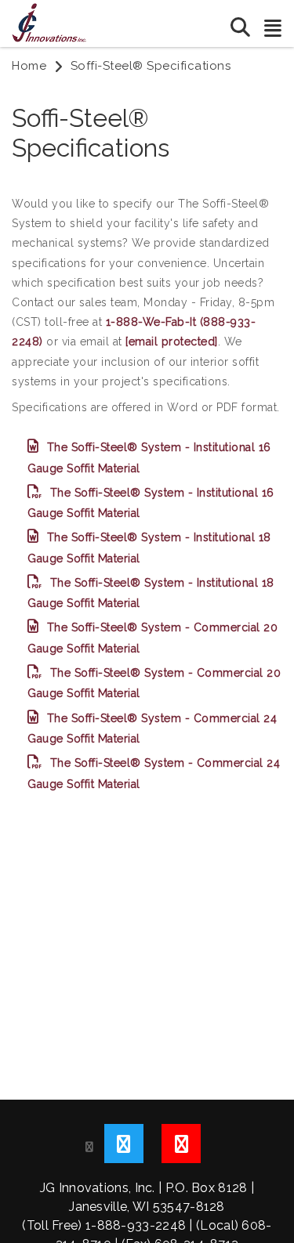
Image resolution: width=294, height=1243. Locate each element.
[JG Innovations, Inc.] (49, 22)
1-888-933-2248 (135, 1225)
